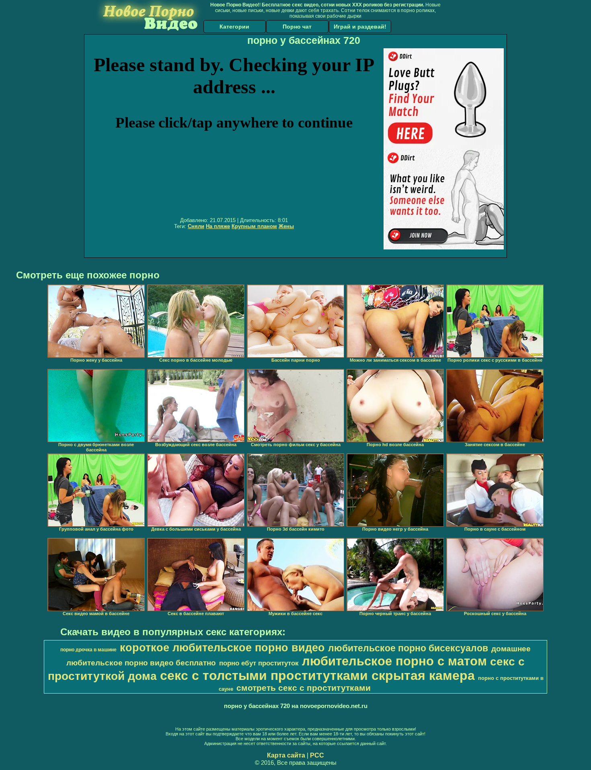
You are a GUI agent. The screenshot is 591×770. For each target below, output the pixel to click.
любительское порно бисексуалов (408, 648)
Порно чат (297, 26)
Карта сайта (286, 755)
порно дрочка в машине (88, 650)
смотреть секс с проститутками (303, 688)
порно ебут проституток (259, 663)
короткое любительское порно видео (222, 648)
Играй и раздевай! (360, 26)
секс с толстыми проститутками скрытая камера (317, 675)
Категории (234, 26)
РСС (317, 755)
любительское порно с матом (394, 661)
